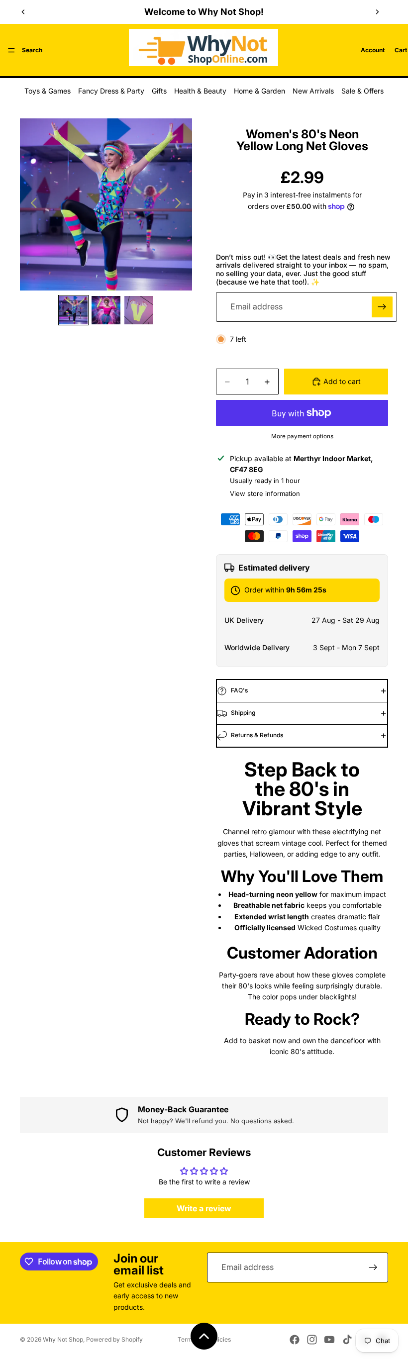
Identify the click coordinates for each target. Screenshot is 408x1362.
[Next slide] (377, 12)
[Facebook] (295, 1340)
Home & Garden (259, 91)
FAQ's (239, 690)
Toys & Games (47, 91)
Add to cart (342, 381)
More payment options (302, 436)
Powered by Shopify (114, 1339)
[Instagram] (312, 1340)
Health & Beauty (200, 91)
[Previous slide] (23, 12)
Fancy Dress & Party (111, 91)
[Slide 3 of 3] (138, 310)
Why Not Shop (63, 1339)
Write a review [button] (204, 1208)
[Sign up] (382, 306)
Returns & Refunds (257, 735)
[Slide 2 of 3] (106, 310)
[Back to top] (204, 1336)
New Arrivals (313, 91)
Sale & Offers (362, 91)
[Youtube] (329, 1340)
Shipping (243, 712)
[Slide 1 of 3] (73, 310)
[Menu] (11, 50)
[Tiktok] (347, 1340)
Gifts (159, 91)
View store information (265, 493)
